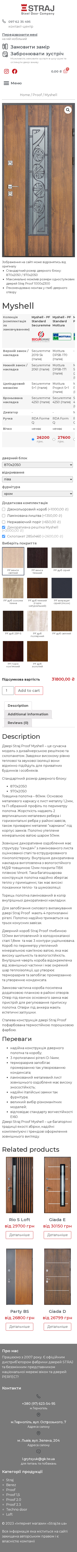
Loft (9, 1514)
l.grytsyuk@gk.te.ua (38, 1459)
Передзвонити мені (19, 35)
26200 (43, 439)
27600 (64, 439)
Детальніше (19, 1235)
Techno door (16, 1509)
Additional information (28, 714)
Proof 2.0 (13, 1500)
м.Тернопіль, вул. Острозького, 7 (38, 1422)
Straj (10, 1480)
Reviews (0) (18, 723)
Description (18, 706)
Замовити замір (30, 47)
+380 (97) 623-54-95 (38, 1404)
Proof (37, 95)
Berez (11, 1485)
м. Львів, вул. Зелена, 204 (38, 1440)
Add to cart (29, 690)
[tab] (18, 705)
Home (25, 95)
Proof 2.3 (13, 1505)
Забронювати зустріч (37, 54)
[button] (6, 83)
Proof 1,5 (13, 1495)
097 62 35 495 (19, 22)
